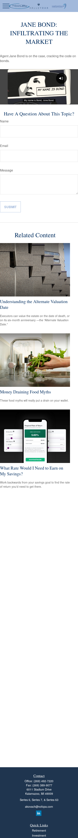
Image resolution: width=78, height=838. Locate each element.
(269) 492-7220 (43, 781)
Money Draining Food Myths (25, 392)
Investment (39, 835)
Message (6, 170)
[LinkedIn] (38, 813)
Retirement (39, 830)
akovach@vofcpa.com (39, 806)
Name (4, 121)
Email (4, 145)
